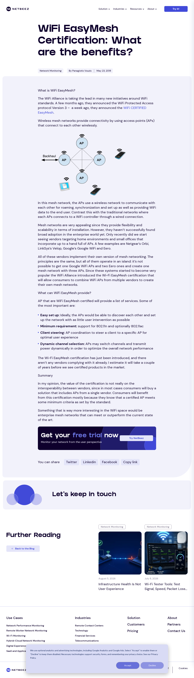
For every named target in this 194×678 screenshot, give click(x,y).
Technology (81, 630)
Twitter (71, 462)
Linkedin (89, 462)
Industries (118, 8)
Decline (152, 665)
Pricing (132, 631)
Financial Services (85, 635)
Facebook (109, 462)
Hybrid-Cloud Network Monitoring (25, 640)
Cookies (183, 668)
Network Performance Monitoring (25, 625)
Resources (136, 8)
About (150, 8)
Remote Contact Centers (89, 625)
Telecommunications (87, 640)
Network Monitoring (51, 70)
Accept (127, 665)
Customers (136, 624)
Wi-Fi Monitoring (15, 635)
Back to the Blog (24, 548)
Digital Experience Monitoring (22, 645)
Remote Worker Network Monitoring (26, 630)
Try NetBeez (136, 438)
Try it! (176, 8)
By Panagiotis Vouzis (80, 70)
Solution (103, 8)
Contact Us (176, 631)
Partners (174, 624)
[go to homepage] (20, 9)
